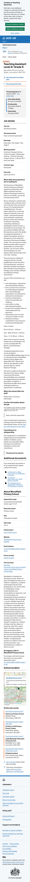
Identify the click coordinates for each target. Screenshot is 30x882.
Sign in (4, 41)
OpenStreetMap (18, 703)
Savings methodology (9, 851)
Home (4, 57)
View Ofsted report (10, 532)
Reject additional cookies (15, 29)
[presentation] (15, 688)
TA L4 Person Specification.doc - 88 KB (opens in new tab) (15, 479)
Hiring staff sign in (8, 816)
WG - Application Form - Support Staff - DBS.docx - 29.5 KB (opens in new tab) (15, 484)
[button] (19, 688)
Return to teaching (8, 800)
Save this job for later (13, 84)
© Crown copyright (15, 878)
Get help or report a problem (12, 830)
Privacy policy (14, 844)
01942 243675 (9, 558)
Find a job (5, 793)
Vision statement (8, 854)
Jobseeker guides (8, 797)
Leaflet (6, 703)
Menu (4, 48)
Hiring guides (6, 819)
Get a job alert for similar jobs (15, 78)
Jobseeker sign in (8, 790)
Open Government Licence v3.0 (13, 862)
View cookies (15, 33)
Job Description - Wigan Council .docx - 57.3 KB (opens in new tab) (16, 473)
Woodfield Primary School (14, 678)
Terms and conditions (9, 846)
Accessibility (6, 849)
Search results (12, 57)
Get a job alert (11, 762)
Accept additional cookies (15, 24)
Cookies (5, 844)
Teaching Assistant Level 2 (14, 711)
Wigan (8, 769)
